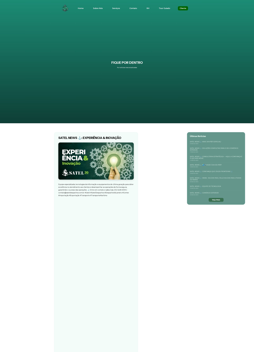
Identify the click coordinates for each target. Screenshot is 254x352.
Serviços (116, 8)
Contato (133, 8)
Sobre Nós (98, 8)
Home (81, 8)
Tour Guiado (164, 8)
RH (148, 8)
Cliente (183, 8)
